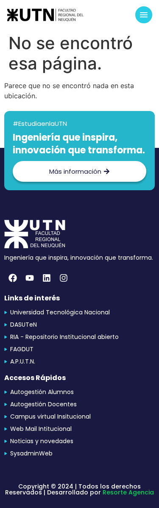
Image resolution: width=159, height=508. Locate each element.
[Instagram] (63, 277)
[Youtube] (29, 277)
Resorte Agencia (128, 492)
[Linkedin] (46, 277)
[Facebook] (12, 277)
